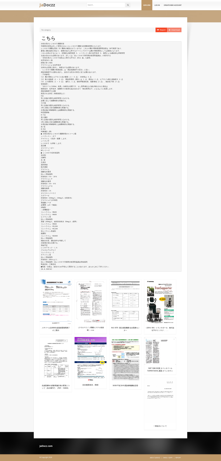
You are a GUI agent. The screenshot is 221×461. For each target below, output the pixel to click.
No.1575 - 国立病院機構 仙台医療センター (125, 329)
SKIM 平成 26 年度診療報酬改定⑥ (125, 385)
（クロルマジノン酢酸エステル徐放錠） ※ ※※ (90, 328)
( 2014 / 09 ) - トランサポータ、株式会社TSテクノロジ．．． (160, 329)
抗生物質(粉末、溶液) (90, 385)
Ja (47, 5)
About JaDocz (155, 458)
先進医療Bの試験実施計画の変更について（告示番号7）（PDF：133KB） (56, 386)
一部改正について (160, 426)
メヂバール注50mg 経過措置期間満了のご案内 (56, 329)
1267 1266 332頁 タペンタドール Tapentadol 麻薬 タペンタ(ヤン (160, 369)
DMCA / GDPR (167, 458)
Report (162, 30)
